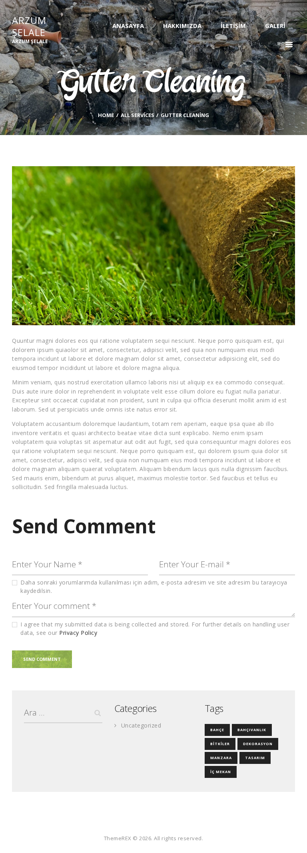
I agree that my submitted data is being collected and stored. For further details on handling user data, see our (154, 628)
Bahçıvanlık (251, 729)
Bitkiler (220, 743)
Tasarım (255, 757)
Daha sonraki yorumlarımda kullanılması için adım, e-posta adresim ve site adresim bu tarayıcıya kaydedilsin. (153, 587)
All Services (137, 115)
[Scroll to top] (292, 838)
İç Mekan (220, 771)
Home (106, 115)
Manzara (221, 757)
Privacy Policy (78, 632)
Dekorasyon (258, 743)
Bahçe (217, 729)
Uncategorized (141, 725)
